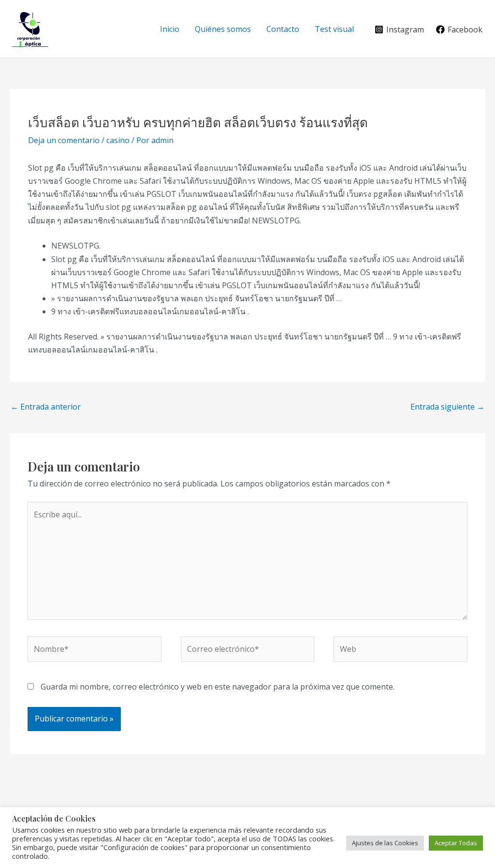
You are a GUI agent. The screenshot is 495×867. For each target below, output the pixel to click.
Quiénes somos (223, 29)
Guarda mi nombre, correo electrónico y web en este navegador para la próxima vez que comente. (217, 686)
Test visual (334, 29)
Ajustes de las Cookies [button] (385, 842)
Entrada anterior (46, 406)
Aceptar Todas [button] (456, 842)
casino (118, 140)
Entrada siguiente (447, 406)
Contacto (282, 29)
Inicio (169, 29)
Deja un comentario (64, 140)
